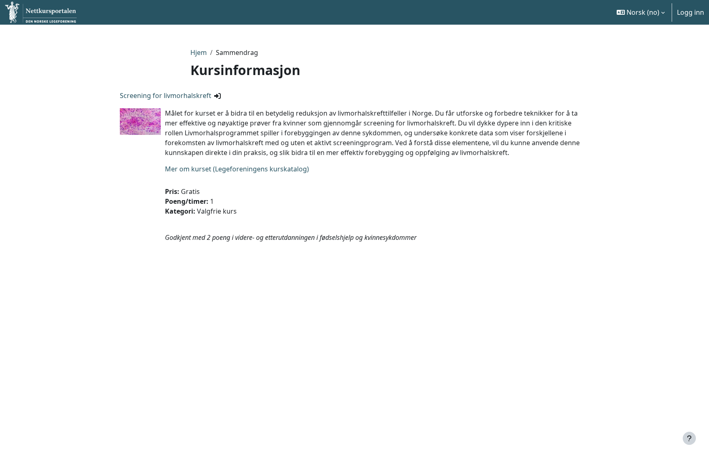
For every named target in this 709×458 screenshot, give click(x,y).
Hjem (198, 52)
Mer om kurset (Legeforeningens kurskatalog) (237, 168)
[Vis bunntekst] (689, 438)
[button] (640, 12)
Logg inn (690, 12)
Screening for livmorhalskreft (165, 95)
